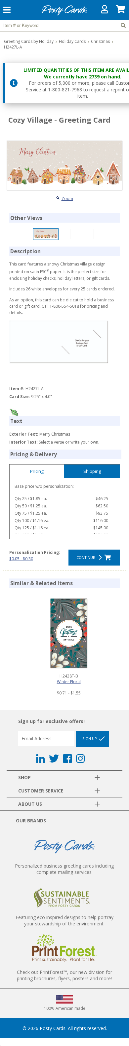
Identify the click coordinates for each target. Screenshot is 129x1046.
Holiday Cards (72, 41)
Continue (86, 557)
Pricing (37, 471)
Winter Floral (69, 681)
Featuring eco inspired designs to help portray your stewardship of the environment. (64, 920)
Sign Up (90, 738)
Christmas (100, 41)
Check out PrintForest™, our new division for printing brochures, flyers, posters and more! (64, 975)
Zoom (67, 198)
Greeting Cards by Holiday (29, 41)
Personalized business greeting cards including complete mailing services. (64, 869)
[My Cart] (121, 11)
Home (64, 14)
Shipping (92, 471)
